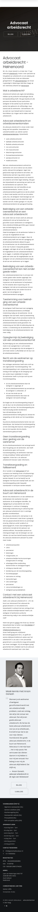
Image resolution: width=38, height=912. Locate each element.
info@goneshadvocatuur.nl (12, 630)
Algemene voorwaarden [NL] (13, 807)
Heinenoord (25, 86)
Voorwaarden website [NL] (13, 815)
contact (17, 623)
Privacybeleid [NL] (10, 818)
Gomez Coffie (7, 889)
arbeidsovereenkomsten (11, 134)
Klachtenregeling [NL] (11, 812)
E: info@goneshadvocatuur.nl (13, 851)
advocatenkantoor (21, 81)
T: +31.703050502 (9, 854)
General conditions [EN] (12, 810)
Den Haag (7, 903)
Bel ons (10, 34)
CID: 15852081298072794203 (12, 866)
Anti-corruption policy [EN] (13, 820)
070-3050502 (28, 625)
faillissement (20, 471)
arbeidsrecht (13, 73)
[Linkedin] (6, 906)
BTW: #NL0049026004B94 (11, 861)
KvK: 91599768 (8, 864)
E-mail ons (26, 34)
